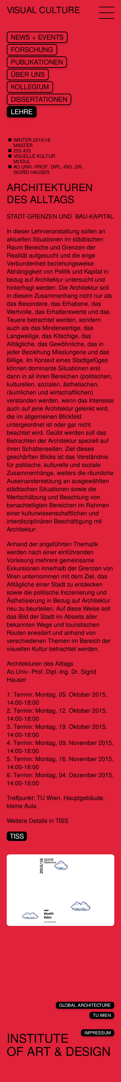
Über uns (28, 74)
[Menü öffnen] (106, 13)
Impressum (97, 1033)
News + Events (37, 37)
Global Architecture (85, 1005)
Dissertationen (39, 99)
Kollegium (30, 87)
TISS (17, 836)
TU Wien (102, 1015)
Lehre (22, 111)
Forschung (32, 49)
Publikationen (37, 62)
